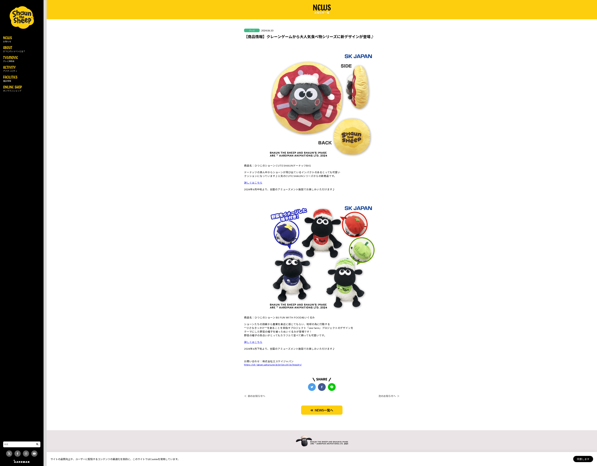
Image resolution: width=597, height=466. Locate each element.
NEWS (7, 39)
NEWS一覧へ (323, 410)
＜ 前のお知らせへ (254, 395)
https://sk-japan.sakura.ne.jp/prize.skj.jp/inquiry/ (273, 364)
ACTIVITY (10, 69)
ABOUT (14, 49)
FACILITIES (10, 79)
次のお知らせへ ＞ (389, 395)
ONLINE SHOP (12, 89)
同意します (583, 459)
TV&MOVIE (10, 59)
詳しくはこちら (253, 182)
